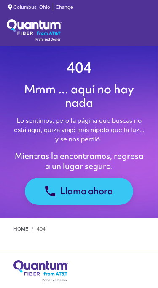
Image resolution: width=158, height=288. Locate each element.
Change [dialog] (64, 7)
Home (20, 229)
